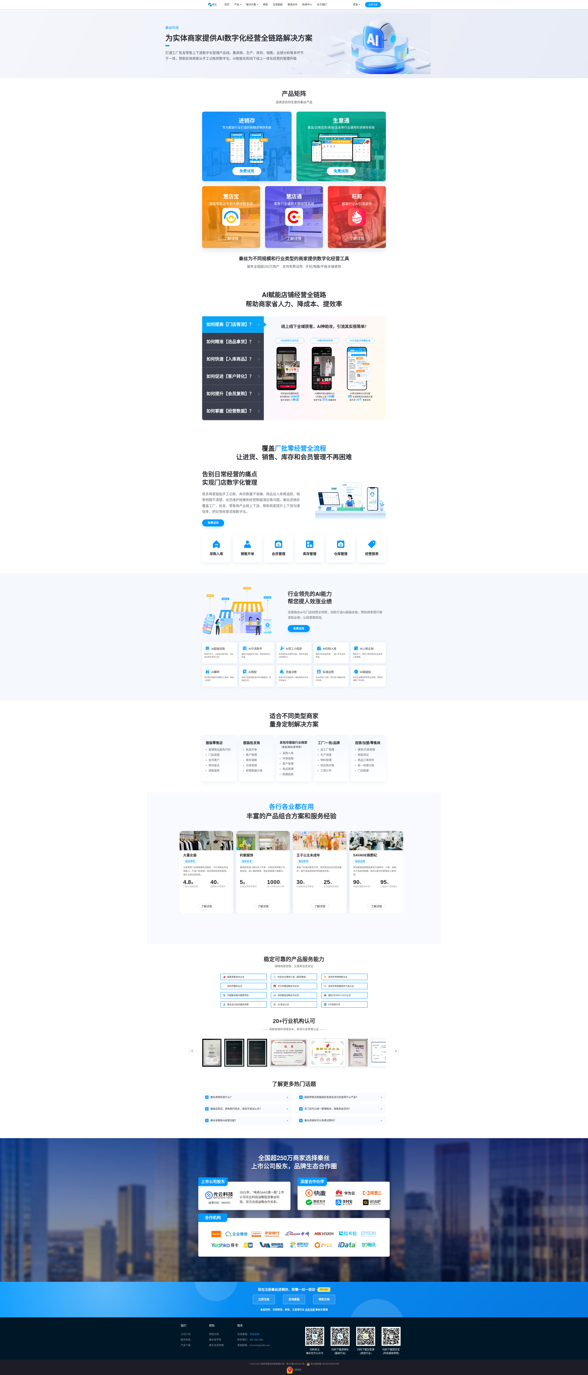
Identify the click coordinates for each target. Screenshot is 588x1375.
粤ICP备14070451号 (295, 1364)
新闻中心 (307, 4)
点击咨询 (254, 1334)
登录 (355, 4)
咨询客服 (294, 1299)
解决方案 (251, 4)
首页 (226, 4)
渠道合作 (292, 4)
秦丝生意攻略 (216, 1345)
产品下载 (185, 1345)
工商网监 (297, 1370)
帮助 (265, 4)
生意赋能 (278, 4)
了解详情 (231, 238)
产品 (236, 4)
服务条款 (185, 1339)
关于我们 (322, 4)
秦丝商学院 (215, 1339)
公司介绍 (185, 1334)
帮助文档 (324, 1299)
